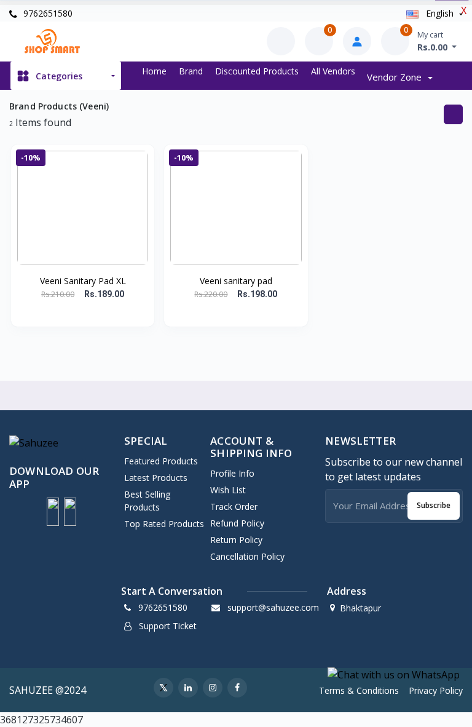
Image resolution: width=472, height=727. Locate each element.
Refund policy (237, 523)
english (439, 13)
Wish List (228, 490)
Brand (191, 71)
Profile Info (232, 473)
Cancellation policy (247, 556)
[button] (53, 512)
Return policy (236, 540)
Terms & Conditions (359, 690)
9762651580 (47, 13)
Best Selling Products (147, 500)
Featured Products (161, 461)
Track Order (234, 506)
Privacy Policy (436, 690)
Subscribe (433, 505)
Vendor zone (395, 77)
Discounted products (257, 71)
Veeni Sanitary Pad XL (83, 281)
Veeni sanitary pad (236, 281)
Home (154, 71)
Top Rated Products (164, 524)
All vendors (333, 71)
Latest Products (155, 477)
